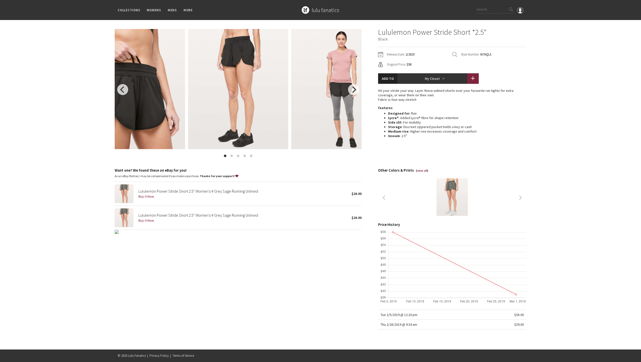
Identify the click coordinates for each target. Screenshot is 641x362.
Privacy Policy (159, 355)
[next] (353, 89)
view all (422, 170)
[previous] (122, 89)
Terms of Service (183, 355)
